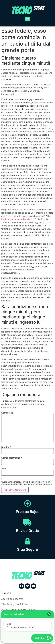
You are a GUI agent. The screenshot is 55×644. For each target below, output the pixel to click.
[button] (27, 19)
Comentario (7, 413)
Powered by (8, 614)
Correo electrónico (11, 458)
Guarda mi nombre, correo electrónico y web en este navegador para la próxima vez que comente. (26, 483)
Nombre (6, 447)
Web (3, 468)
